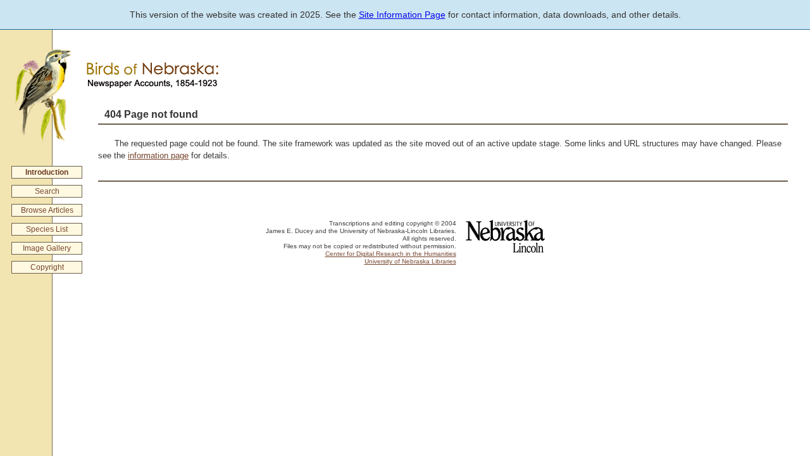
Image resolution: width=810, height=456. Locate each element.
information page (158, 155)
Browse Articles (47, 210)
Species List (47, 229)
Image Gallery (47, 248)
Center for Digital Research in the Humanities (390, 253)
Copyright (47, 267)
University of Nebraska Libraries (410, 261)
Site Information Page (402, 15)
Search (47, 191)
